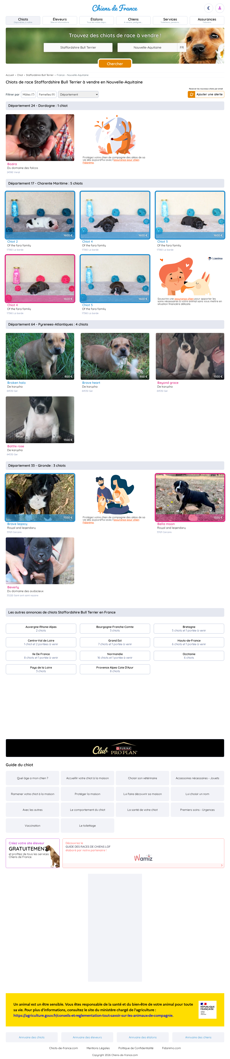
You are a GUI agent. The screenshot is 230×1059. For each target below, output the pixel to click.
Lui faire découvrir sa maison (142, 794)
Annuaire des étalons (143, 1037)
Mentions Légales (98, 1048)
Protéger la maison (87, 794)
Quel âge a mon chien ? (32, 778)
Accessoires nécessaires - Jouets (197, 778)
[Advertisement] (115, 708)
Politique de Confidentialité (135, 1048)
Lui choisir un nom (197, 794)
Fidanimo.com (171, 1048)
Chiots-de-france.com (63, 1048)
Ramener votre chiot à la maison (32, 794)
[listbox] (181, 47)
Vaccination (32, 825)
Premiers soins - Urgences (197, 810)
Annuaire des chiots (32, 1037)
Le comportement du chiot (87, 810)
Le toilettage (87, 825)
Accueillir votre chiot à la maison (87, 778)
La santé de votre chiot (142, 810)
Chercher (115, 63)
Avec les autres (33, 810)
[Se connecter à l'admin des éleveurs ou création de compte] (220, 8)
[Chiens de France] (115, 8)
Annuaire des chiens (198, 1037)
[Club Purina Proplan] (115, 748)
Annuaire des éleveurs (87, 1037)
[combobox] (78, 47)
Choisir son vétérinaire (142, 778)
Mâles (28, 94)
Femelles (47, 94)
